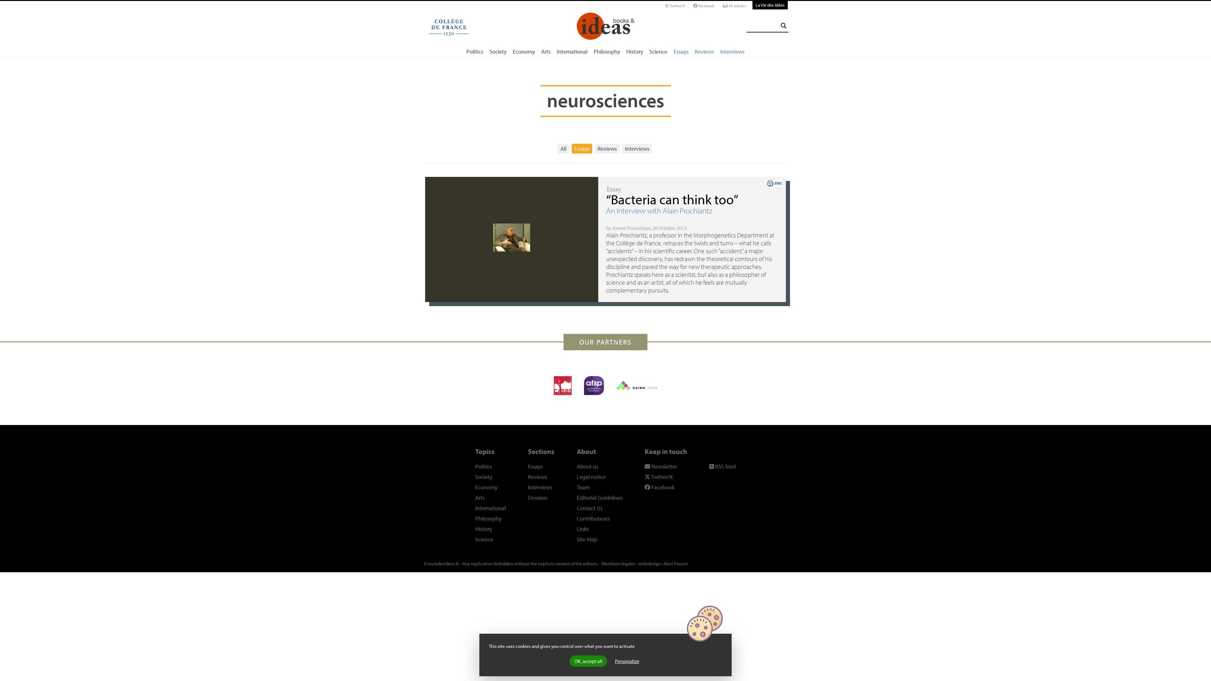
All (563, 148)
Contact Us (590, 508)
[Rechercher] (783, 26)
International (572, 51)
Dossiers (537, 497)
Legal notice (591, 476)
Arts (546, 51)
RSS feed (725, 466)
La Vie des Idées (770, 5)
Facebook (705, 5)
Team (583, 487)
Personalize (627, 661)
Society (497, 51)
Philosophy (607, 51)
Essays (681, 51)
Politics (474, 51)
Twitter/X (677, 5)
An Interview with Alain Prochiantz (659, 210)
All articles (737, 5)
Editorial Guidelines (600, 497)
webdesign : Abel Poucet (663, 563)
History (634, 51)
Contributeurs (593, 518)
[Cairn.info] (636, 385)
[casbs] (563, 385)
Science (658, 51)
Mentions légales (618, 563)
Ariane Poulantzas (631, 228)
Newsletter (663, 466)
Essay (614, 189)
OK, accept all (588, 661)
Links (583, 529)
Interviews (732, 51)
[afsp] (594, 385)
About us (587, 466)
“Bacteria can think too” (672, 199)
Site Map (587, 539)
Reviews (704, 51)
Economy (524, 51)
